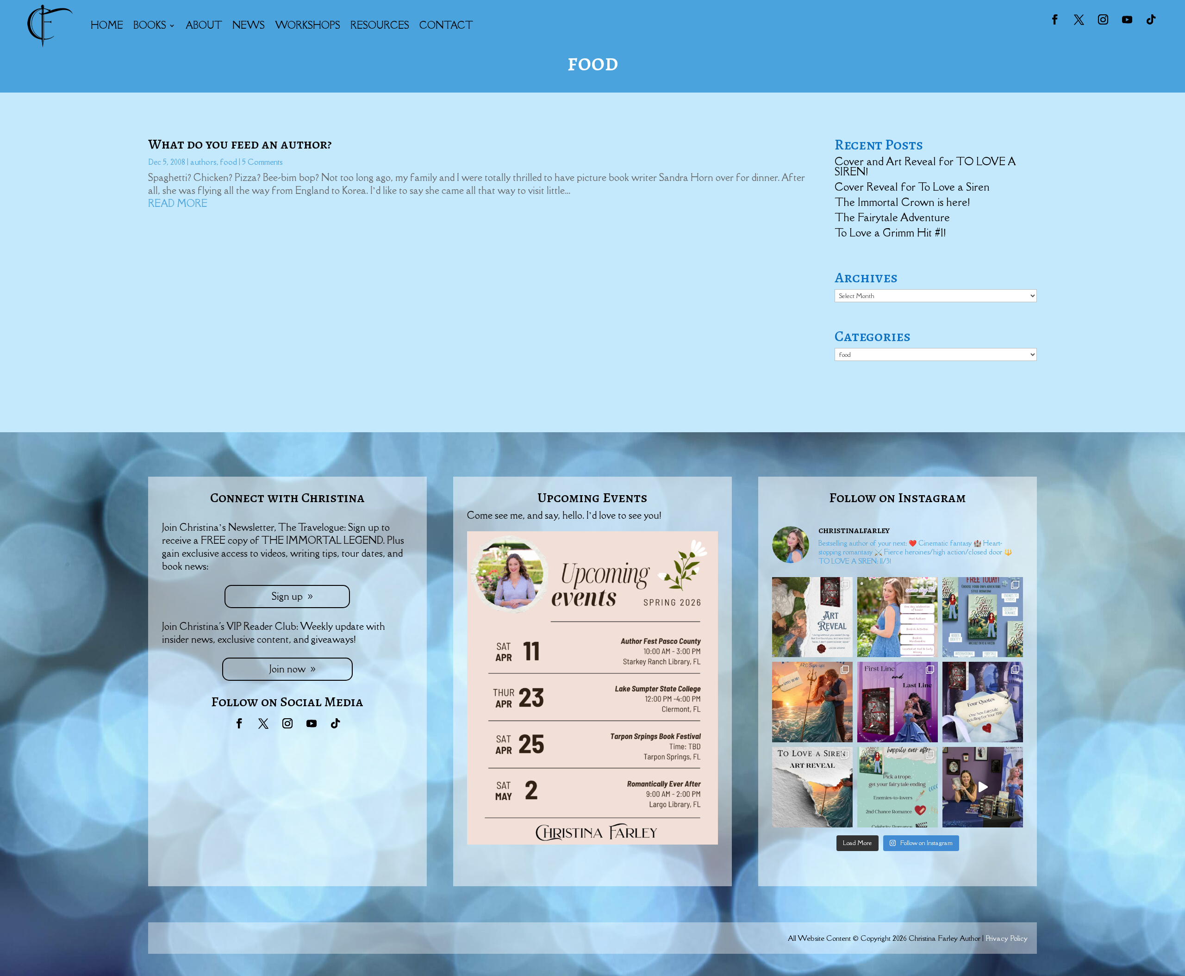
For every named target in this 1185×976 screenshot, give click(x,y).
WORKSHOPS (307, 25)
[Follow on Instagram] (1103, 19)
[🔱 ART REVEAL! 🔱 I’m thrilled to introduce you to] (812, 787)
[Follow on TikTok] (1151, 19)
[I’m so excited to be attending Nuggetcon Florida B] (897, 617)
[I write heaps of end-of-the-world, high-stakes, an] (897, 787)
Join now (287, 669)
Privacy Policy (1006, 938)
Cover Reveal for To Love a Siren (912, 187)
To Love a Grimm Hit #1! (890, 232)
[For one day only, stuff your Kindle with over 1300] (982, 617)
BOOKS (149, 25)
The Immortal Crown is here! (902, 202)
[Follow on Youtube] (1127, 19)
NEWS (248, 25)
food (228, 162)
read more (177, 203)
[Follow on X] (1079, 19)
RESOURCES (379, 25)
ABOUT (204, 25)
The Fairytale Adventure (892, 217)
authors (203, 162)
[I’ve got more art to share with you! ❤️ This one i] (812, 617)
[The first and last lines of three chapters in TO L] (897, 702)
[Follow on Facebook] (1055, 19)
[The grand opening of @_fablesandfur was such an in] (982, 787)
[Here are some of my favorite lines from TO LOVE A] (982, 702)
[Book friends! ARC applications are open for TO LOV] (812, 702)
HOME (107, 25)
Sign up (287, 596)
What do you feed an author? (240, 144)
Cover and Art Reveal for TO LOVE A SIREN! (925, 166)
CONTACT (446, 25)
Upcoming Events (592, 497)
